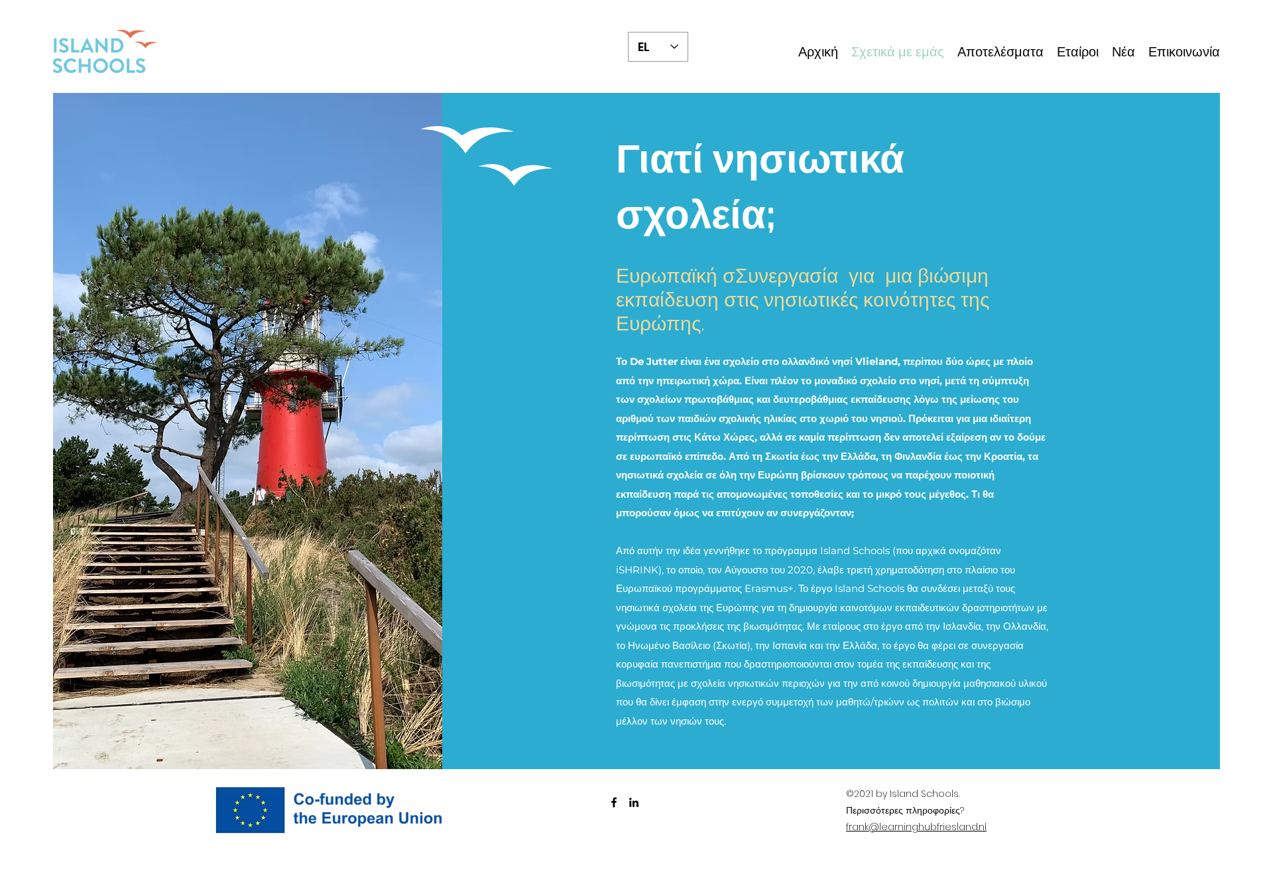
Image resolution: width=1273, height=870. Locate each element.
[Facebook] (614, 802)
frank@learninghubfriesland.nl (916, 827)
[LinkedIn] (633, 802)
